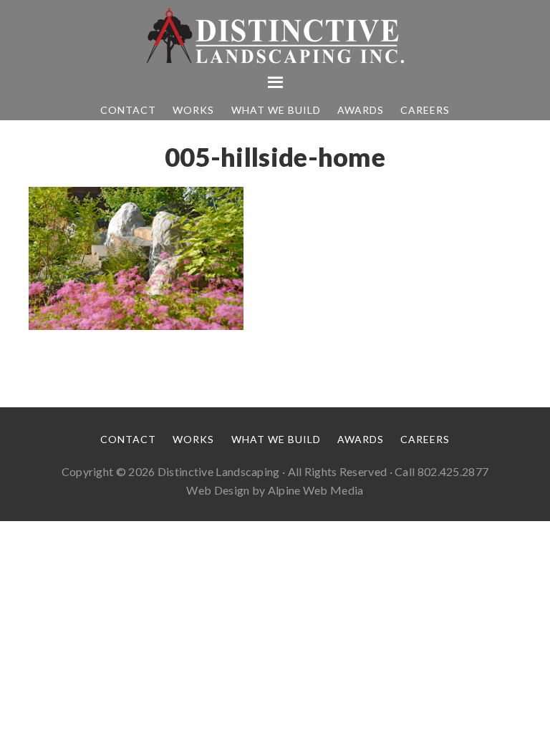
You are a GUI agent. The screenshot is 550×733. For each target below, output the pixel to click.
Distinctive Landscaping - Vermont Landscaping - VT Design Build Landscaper (275, 35)
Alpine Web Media (316, 490)
